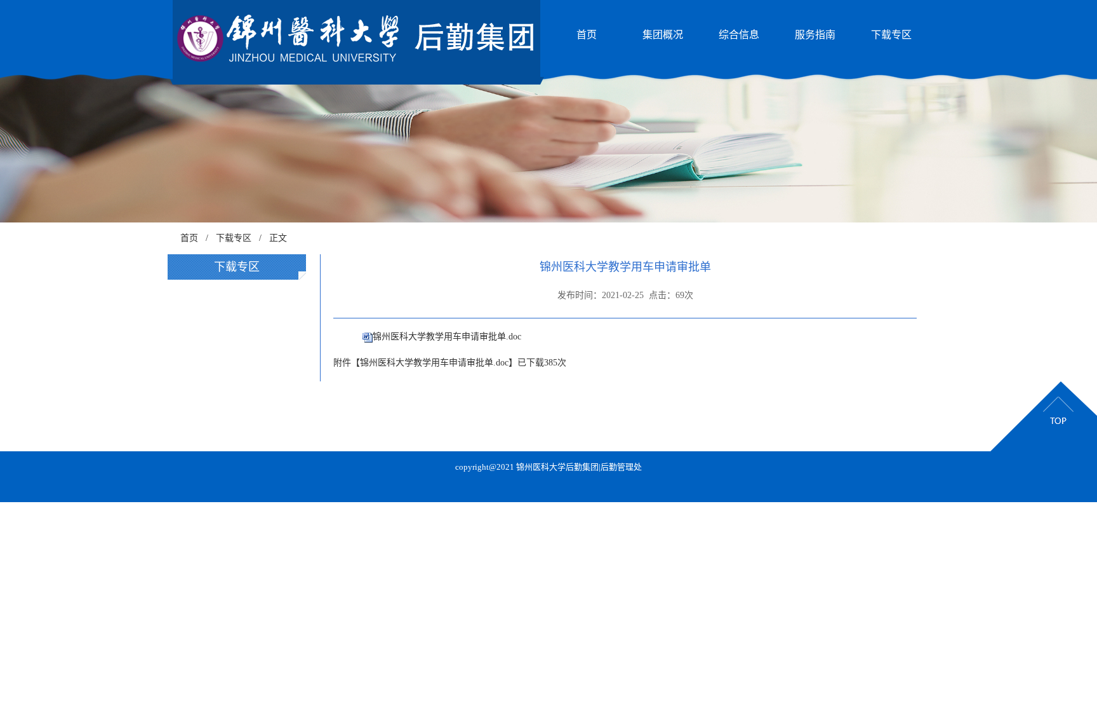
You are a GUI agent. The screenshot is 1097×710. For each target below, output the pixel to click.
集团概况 (662, 34)
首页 (586, 34)
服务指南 (815, 34)
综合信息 (739, 34)
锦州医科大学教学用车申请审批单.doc (447, 336)
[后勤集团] (361, 37)
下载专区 (891, 34)
